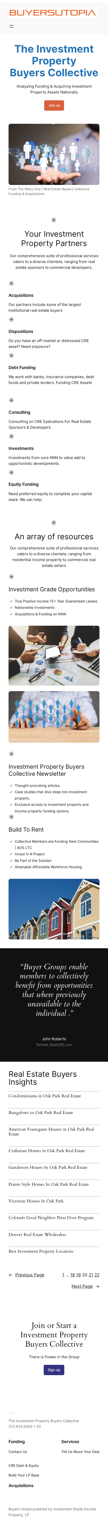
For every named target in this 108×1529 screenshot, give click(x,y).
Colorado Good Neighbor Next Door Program (51, 1218)
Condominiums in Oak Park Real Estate (45, 1096)
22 (96, 1274)
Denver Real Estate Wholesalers (37, 1234)
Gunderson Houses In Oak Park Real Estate (48, 1167)
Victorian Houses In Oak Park (36, 1201)
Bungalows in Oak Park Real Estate (41, 1112)
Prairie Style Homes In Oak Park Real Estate (49, 1184)
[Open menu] (12, 26)
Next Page (85, 1286)
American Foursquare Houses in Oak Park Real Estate (51, 1131)
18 (72, 1274)
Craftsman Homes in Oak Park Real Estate (47, 1151)
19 (78, 1274)
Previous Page (26, 1274)
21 (91, 1274)
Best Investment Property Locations (41, 1251)
